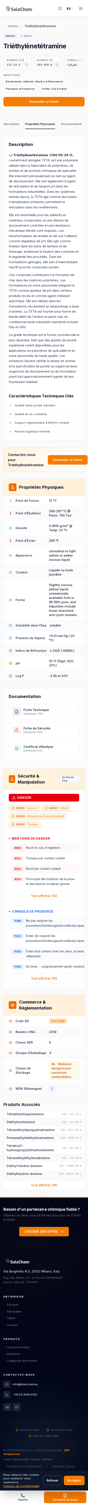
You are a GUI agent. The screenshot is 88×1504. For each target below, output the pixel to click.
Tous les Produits (18, 1347)
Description (11, 124)
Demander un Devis (44, 101)
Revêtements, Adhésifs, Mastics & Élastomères (34, 81)
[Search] (60, 8)
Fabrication (14, 1311)
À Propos (13, 1304)
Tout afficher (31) (44, 978)
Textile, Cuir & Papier (54, 88)
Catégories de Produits (22, 1360)
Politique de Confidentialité (24, 1466)
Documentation (71, 124)
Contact (12, 1325)
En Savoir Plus (68, 779)
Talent (11, 1318)
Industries (13, 1354)
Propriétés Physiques (40, 124)
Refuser (53, 1480)
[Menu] (81, 8)
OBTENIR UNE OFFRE (41, 1231)
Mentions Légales (64, 1466)
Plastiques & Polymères (20, 88)
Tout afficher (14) (44, 1185)
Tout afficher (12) (44, 896)
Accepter (74, 1480)
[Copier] (26, 64)
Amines (13, 26)
